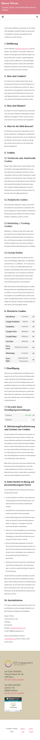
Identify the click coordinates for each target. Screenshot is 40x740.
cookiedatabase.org (10, 639)
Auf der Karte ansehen (14, 679)
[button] (2, 17)
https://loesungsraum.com (22, 48)
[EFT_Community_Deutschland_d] (20, 663)
